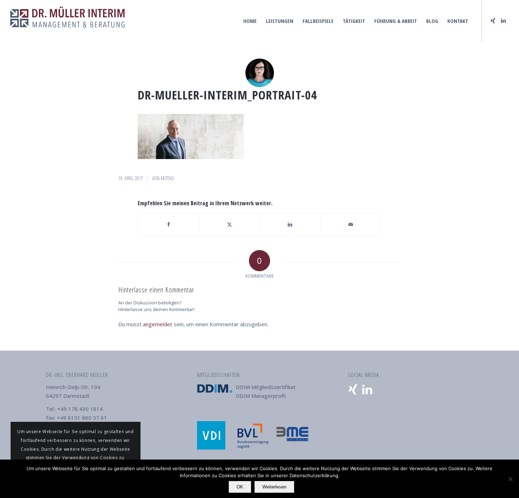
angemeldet (157, 324)
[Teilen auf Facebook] (168, 224)
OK (240, 487)
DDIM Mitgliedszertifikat (266, 386)
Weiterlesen (274, 487)
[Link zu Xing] (493, 20)
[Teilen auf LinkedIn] (290, 224)
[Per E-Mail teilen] (351, 224)
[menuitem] (250, 21)
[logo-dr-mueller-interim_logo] (67, 21)
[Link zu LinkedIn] (503, 20)
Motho (167, 178)
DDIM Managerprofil (261, 395)
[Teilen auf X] (229, 224)
